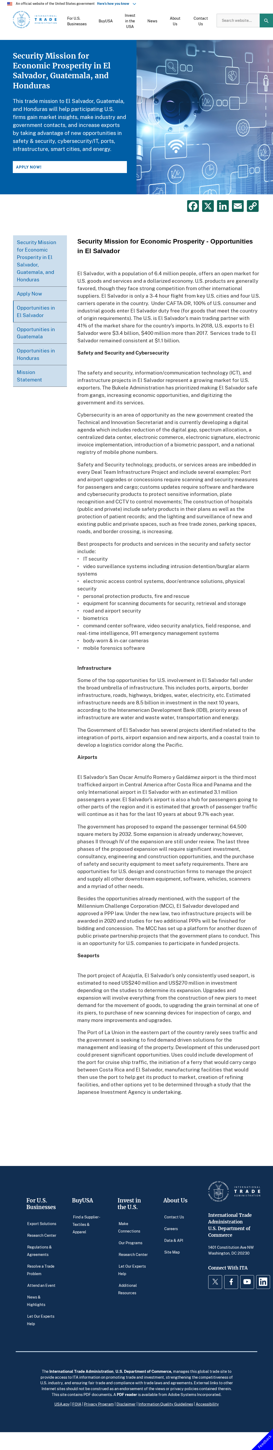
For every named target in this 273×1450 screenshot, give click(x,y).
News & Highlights (36, 1301)
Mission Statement (29, 376)
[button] (77, 20)
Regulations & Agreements (39, 1250)
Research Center (41, 1235)
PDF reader (127, 1394)
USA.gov (62, 1404)
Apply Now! (28, 167)
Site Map (172, 1252)
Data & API (173, 1240)
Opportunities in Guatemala (36, 333)
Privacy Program (99, 1404)
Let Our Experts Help (40, 1320)
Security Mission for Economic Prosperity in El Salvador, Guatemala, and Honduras (36, 260)
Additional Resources (127, 1289)
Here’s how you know (114, 4)
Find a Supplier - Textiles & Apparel (86, 1224)
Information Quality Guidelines (165, 1404)
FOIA (76, 1404)
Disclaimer (126, 1404)
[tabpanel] (136, 117)
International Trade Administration (81, 1371)
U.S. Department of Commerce (143, 1371)
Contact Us (174, 1216)
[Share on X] (207, 206)
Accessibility (207, 1404)
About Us (175, 1200)
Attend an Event (41, 1285)
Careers (171, 1228)
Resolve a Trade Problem (40, 1270)
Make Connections (129, 1227)
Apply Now (29, 293)
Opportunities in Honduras (36, 354)
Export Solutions (41, 1223)
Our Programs (130, 1242)
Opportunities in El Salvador (36, 311)
